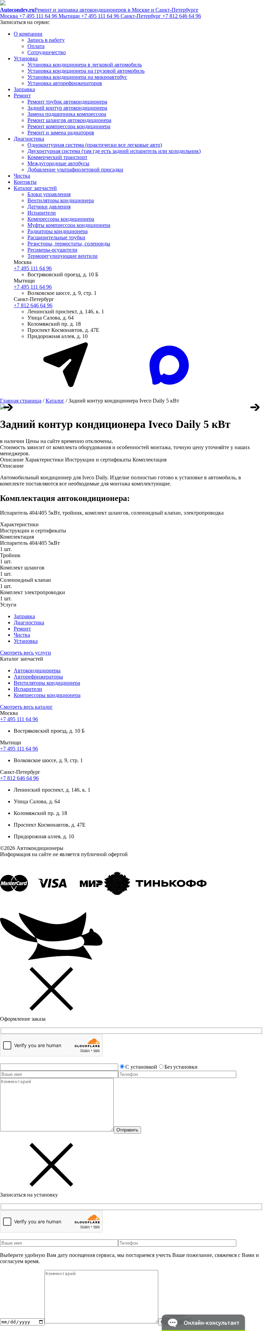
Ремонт (22, 95)
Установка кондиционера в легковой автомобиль (84, 65)
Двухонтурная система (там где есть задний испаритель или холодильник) (114, 151)
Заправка (24, 89)
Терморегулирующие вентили (62, 256)
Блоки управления (49, 194)
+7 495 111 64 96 (29, 16)
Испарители (41, 213)
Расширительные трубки (56, 237)
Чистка (22, 176)
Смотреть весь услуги (25, 653)
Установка (26, 58)
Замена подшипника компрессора (66, 114)
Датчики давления (49, 206)
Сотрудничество (46, 52)
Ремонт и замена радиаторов (60, 132)
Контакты (25, 182)
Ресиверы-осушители (52, 250)
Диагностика (29, 139)
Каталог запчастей (35, 188)
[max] (169, 389)
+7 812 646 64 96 (161, 16)
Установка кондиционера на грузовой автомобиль (86, 71)
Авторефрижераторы (38, 677)
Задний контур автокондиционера (67, 108)
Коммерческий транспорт (57, 157)
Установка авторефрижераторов (64, 83)
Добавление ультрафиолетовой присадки (75, 169)
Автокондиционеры (37, 670)
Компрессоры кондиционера (60, 219)
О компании (28, 34)
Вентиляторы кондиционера (60, 200)
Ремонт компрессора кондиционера (68, 126)
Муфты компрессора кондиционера (68, 225)
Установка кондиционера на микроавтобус (77, 77)
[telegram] (65, 389)
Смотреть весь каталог (26, 707)
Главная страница (20, 401)
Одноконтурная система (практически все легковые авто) (94, 145)
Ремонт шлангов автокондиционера (69, 120)
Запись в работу (46, 40)
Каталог (55, 401)
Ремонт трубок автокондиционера (67, 102)
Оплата (36, 46)
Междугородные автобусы (58, 163)
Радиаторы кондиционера (57, 231)
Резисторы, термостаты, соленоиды (68, 244)
